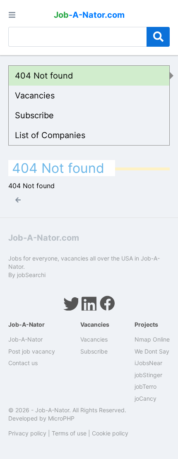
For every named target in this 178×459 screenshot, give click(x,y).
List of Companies (50, 135)
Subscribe (34, 115)
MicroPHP (61, 418)
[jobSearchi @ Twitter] (70, 303)
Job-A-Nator (25, 339)
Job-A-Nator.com (43, 238)
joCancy (145, 398)
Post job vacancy (31, 351)
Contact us (23, 362)
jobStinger (148, 374)
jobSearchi (31, 274)
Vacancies (35, 95)
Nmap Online (152, 339)
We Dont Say (152, 351)
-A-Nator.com (89, 15)
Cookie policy (110, 433)
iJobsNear (148, 362)
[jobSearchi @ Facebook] (107, 303)
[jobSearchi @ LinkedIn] (89, 303)
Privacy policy (27, 433)
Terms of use (69, 433)
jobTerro (145, 386)
